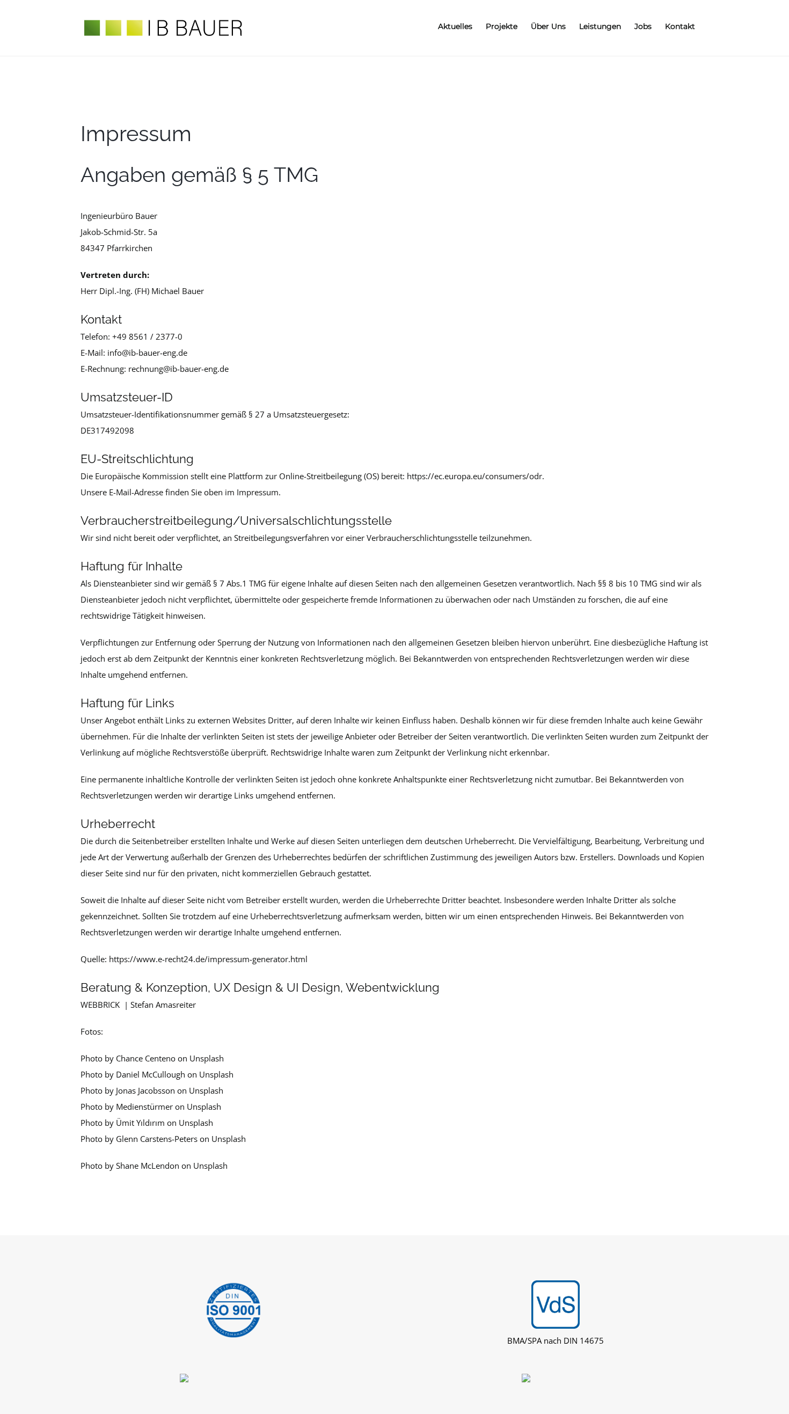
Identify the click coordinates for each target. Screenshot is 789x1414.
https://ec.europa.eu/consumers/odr (474, 476)
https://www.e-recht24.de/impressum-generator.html (208, 959)
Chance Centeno (146, 1058)
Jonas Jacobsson (145, 1090)
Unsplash (206, 1058)
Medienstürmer (144, 1106)
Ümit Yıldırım (140, 1122)
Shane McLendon (147, 1165)
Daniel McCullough (150, 1074)
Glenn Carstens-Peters (157, 1138)
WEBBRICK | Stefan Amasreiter (138, 1004)
